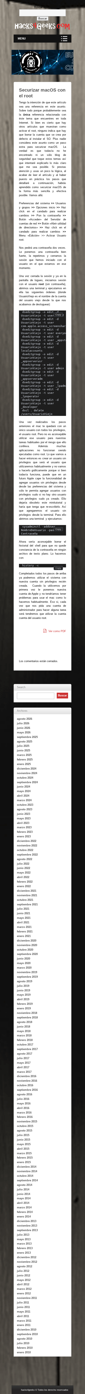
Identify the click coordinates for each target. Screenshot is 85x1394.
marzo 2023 (24, 827)
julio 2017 (23, 1058)
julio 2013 (23, 1234)
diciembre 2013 (26, 1221)
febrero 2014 (25, 1212)
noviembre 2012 (27, 1261)
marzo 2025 (24, 755)
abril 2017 (23, 1067)
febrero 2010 (25, 1347)
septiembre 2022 (27, 854)
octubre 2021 (25, 899)
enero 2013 (24, 1252)
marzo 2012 (24, 1288)
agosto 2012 (24, 1266)
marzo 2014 (24, 1207)
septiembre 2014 (27, 1180)
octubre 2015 (25, 1126)
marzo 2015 (24, 1153)
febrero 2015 (25, 1157)
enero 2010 (24, 1352)
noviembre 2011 (27, 1298)
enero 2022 (24, 886)
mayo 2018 (24, 1031)
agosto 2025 (24, 741)
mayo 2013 (24, 1239)
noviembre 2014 (27, 1171)
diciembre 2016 (26, 1076)
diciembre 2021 (26, 890)
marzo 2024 (24, 800)
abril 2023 (23, 823)
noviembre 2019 (27, 972)
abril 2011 (23, 1316)
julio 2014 (23, 1189)
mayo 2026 (24, 732)
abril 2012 (23, 1284)
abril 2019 (23, 999)
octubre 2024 (25, 777)
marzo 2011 (24, 1320)
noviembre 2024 (27, 773)
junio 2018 (23, 1026)
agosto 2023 (24, 809)
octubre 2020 (25, 949)
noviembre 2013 (27, 1225)
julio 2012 (23, 1270)
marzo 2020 (24, 967)
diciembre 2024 (26, 768)
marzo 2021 (24, 927)
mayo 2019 (24, 994)
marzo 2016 (24, 1112)
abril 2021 (23, 922)
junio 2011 (23, 1307)
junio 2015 (23, 1139)
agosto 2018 (24, 1022)
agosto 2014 (24, 1184)
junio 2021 (23, 913)
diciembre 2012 (26, 1257)
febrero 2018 (25, 1040)
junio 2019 (23, 990)
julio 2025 (23, 745)
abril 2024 (23, 795)
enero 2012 (24, 1293)
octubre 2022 (25, 850)
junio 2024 (23, 786)
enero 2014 (24, 1216)
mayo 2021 (24, 917)
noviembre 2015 (27, 1121)
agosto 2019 (24, 981)
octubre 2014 (25, 1175)
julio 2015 (23, 1135)
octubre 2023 (25, 804)
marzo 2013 (24, 1243)
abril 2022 (23, 877)
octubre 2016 (25, 1085)
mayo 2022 (24, 872)
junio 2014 (23, 1194)
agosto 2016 (24, 1094)
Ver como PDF (57, 631)
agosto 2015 (24, 1130)
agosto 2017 (24, 1053)
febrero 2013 (25, 1248)
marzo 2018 (24, 1035)
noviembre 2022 (27, 845)
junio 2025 (23, 750)
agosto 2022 (24, 859)
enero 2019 (24, 1008)
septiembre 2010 (27, 1334)
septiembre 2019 (27, 976)
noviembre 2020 (27, 945)
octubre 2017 (25, 1044)
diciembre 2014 (26, 1166)
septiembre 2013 (27, 1230)
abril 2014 (23, 1202)
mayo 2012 (24, 1280)
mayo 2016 (24, 1103)
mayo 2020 (24, 963)
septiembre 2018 (27, 1017)
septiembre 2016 (27, 1089)
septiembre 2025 (27, 737)
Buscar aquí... (42, 7)
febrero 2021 (25, 931)
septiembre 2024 (27, 782)
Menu (22, 38)
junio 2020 (23, 958)
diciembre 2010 (26, 1329)
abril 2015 (23, 1148)
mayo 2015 (24, 1144)
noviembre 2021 (27, 895)
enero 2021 (24, 936)
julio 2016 (23, 1098)
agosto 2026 (24, 718)
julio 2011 (23, 1302)
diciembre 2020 (26, 940)
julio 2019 (23, 985)
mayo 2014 (24, 1198)
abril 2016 (23, 1108)
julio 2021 (23, 908)
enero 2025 (24, 764)
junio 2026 (23, 727)
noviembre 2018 (27, 1012)
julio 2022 (23, 863)
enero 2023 (24, 836)
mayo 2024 (24, 791)
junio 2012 (23, 1275)
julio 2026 (23, 723)
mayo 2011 (23, 1311)
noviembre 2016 (27, 1080)
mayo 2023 (24, 818)
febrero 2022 (25, 881)
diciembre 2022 (26, 841)
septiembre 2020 (27, 954)
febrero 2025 (25, 759)
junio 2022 (23, 868)
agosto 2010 (24, 1338)
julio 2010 (23, 1343)
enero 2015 (24, 1162)
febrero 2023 (25, 831)
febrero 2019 (25, 1003)
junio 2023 (23, 813)
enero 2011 (24, 1325)
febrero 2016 (25, 1116)
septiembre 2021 (27, 904)
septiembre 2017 (27, 1049)
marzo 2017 (24, 1071)
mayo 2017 (24, 1062)
